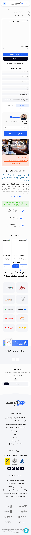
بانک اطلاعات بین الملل (15, 444)
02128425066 (12, 375)
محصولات (19, 9)
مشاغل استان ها (15, 431)
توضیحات (22, 105)
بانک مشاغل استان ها (9, 9)
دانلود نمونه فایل (15, 50)
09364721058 (19, 375)
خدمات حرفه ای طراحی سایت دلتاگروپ (15, 493)
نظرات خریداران (22, 109)
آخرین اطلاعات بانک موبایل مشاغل (15, 427)
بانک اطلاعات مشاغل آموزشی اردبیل (19, 256)
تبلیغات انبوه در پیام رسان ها (15, 480)
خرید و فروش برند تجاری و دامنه (15, 496)
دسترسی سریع (15, 413)
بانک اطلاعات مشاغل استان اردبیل (22, 12)
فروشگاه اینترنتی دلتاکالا (15, 487)
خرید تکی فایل (15, 59)
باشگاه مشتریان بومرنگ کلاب (15, 483)
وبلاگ (15, 434)
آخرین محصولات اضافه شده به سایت (15, 421)
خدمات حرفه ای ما (15, 476)
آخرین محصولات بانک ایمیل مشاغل (15, 424)
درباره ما (15, 437)
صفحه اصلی (27, 9)
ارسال (6, 384)
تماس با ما (15, 441)
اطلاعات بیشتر (23, 266)
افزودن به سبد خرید (16, 266)
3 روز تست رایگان (14, 163)
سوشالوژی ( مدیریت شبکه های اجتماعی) (15, 490)
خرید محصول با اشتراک (15, 54)
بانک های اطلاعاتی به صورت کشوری (15, 418)
